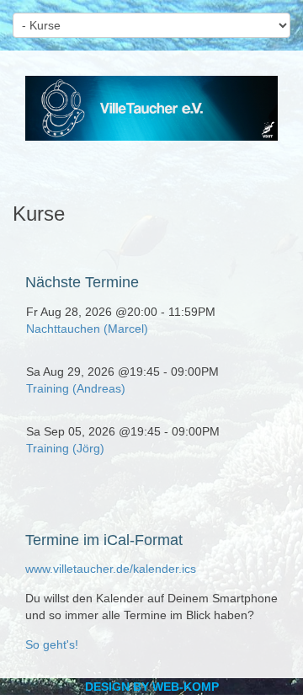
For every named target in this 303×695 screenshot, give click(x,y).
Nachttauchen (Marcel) (87, 328)
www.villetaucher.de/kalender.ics (110, 568)
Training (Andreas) (75, 388)
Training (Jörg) (65, 448)
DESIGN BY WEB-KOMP (152, 686)
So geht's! (51, 644)
